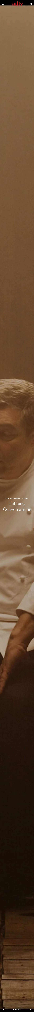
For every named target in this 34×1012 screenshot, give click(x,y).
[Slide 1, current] (13, 1010)
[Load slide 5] (21, 1010)
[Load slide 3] (17, 1010)
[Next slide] (30, 1009)
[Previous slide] (4, 1009)
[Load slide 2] (15, 1010)
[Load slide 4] (19, 1010)
